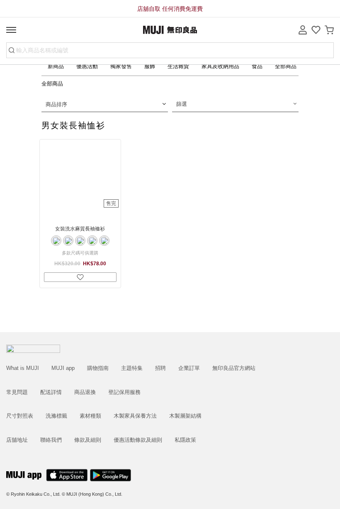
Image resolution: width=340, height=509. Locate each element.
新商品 (56, 66)
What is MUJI (22, 368)
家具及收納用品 (220, 66)
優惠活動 (87, 66)
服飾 (149, 66)
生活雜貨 (178, 66)
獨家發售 (121, 66)
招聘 (160, 368)
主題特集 (132, 368)
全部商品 (285, 66)
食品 (257, 66)
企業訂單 (189, 368)
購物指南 (98, 368)
